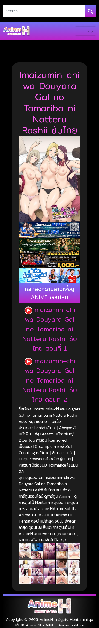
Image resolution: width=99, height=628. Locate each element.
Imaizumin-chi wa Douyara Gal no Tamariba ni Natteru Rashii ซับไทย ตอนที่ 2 (49, 380)
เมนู (88, 30)
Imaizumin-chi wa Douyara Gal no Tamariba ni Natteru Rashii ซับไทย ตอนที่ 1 (49, 329)
